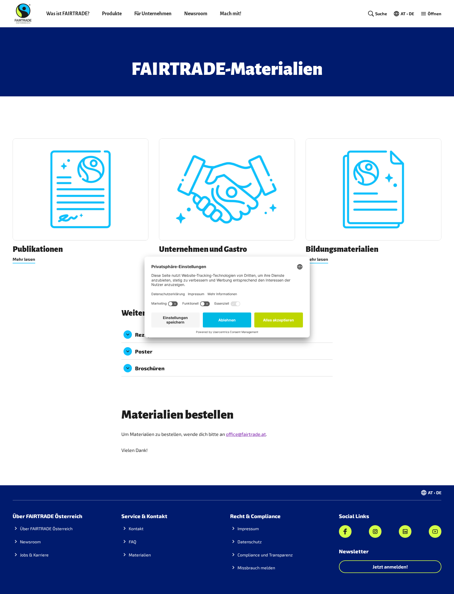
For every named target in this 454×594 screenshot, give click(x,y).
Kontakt (136, 528)
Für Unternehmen (153, 13)
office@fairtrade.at (246, 434)
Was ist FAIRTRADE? (67, 13)
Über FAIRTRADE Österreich (46, 528)
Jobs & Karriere (34, 554)
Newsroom (195, 13)
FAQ (132, 541)
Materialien (140, 554)
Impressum (248, 528)
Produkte (112, 13)
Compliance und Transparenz (265, 554)
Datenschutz (250, 541)
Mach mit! (230, 13)
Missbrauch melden (256, 567)
